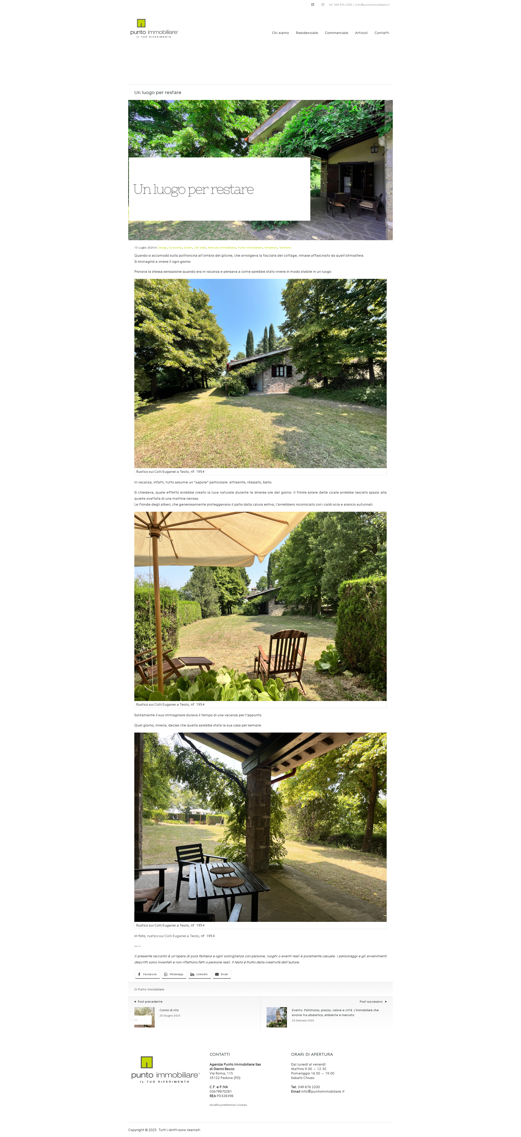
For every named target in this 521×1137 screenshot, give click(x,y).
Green (188, 247)
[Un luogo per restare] (260, 170)
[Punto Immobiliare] (154, 27)
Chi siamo (280, 33)
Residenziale (307, 33)
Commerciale (336, 33)
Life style (200, 247)
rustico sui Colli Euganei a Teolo (173, 936)
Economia (175, 247)
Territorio (285, 247)
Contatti (382, 33)
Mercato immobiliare (222, 247)
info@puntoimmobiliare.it (372, 5)
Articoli (361, 33)
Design (162, 247)
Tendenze (271, 247)
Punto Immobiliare (250, 247)
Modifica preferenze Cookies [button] (228, 1104)
